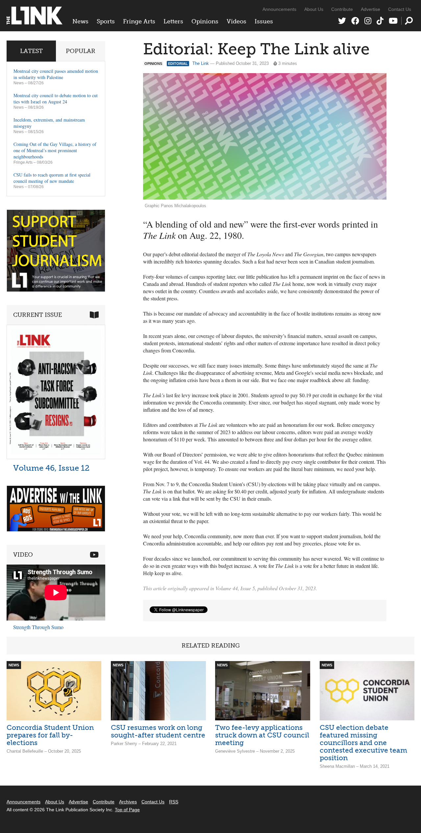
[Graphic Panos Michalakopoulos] (264, 136)
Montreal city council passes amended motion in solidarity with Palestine (55, 74)
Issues (264, 21)
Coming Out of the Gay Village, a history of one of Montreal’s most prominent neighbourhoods (54, 150)
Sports (106, 21)
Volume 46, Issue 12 (51, 468)
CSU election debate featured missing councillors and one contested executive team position (363, 742)
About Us (313, 9)
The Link (200, 63)
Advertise (370, 9)
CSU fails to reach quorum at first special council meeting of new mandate (51, 178)
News (80, 21)
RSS (173, 801)
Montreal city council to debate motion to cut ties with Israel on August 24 (55, 98)
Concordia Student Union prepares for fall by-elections (50, 735)
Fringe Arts (139, 21)
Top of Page (127, 809)
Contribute (342, 9)
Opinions (204, 21)
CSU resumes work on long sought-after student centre (158, 731)
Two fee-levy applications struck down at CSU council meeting (262, 735)
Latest (31, 51)
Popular (80, 51)
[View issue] (56, 457)
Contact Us (399, 9)
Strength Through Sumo (38, 627)
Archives (128, 801)
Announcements (279, 9)
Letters (173, 21)
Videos (236, 21)
